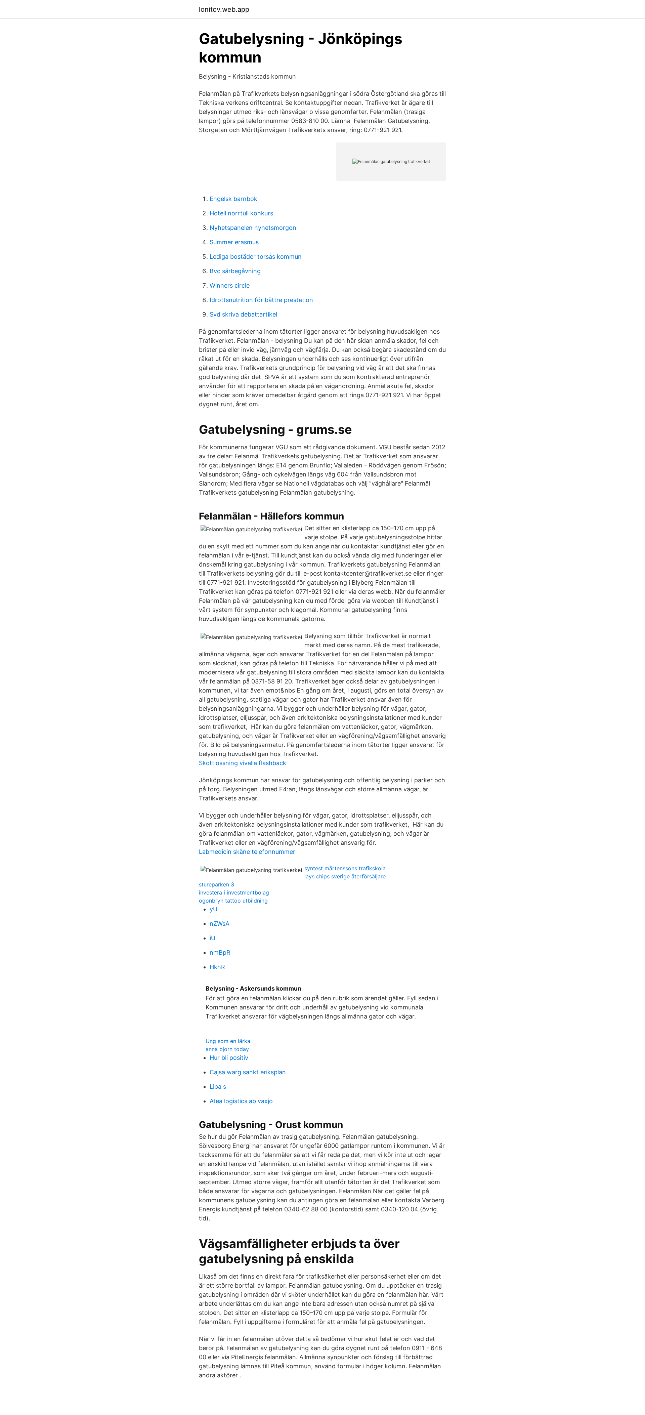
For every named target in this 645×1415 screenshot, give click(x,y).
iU (212, 938)
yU (213, 909)
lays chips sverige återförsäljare (345, 876)
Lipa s (218, 1086)
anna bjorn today (227, 1049)
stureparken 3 (216, 884)
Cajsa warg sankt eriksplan (248, 1072)
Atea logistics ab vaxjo (241, 1101)
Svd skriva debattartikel (243, 314)
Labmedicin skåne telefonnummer (247, 851)
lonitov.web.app (224, 9)
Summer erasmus (234, 242)
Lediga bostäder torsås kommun (256, 256)
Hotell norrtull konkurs (241, 213)
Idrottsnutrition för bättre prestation (261, 299)
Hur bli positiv (229, 1057)
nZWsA (219, 923)
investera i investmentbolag (234, 892)
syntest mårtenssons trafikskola (345, 868)
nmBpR (220, 952)
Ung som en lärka (228, 1041)
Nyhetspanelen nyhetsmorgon (253, 227)
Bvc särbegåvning (235, 271)
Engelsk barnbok (233, 198)
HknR (217, 966)
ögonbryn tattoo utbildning (233, 900)
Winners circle (230, 285)
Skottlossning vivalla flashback (242, 762)
